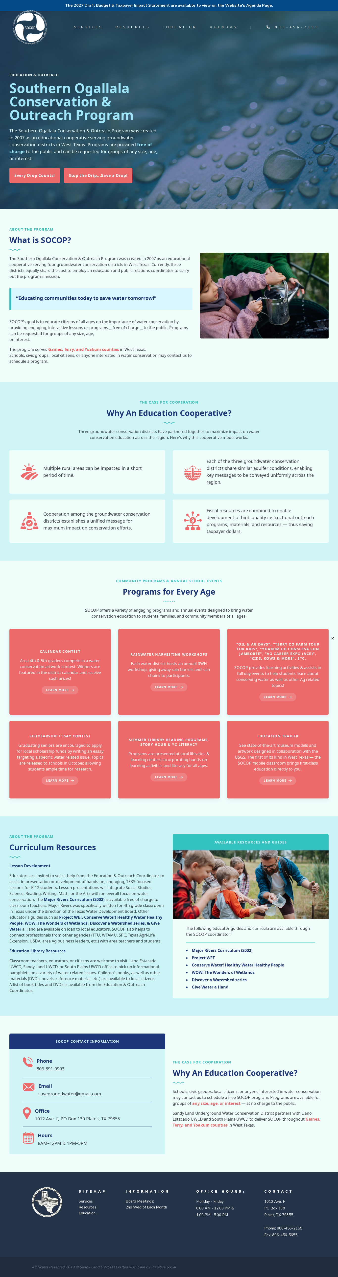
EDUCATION (180, 27)
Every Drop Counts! (34, 175)
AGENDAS (224, 27)
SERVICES (88, 27)
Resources (87, 1207)
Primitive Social (163, 1267)
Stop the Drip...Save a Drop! (98, 175)
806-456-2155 (294, 27)
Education (87, 1213)
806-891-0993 (50, 1069)
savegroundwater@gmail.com (69, 1094)
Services (86, 1201)
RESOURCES (133, 27)
